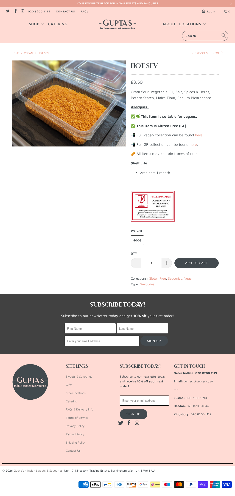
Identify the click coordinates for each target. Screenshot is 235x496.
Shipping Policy (76, 442)
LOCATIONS (191, 24)
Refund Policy (75, 434)
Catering (71, 401)
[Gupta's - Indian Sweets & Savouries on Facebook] (15, 11)
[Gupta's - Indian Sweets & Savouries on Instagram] (23, 11)
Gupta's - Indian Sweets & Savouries (38, 470)
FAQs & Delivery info (79, 409)
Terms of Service (77, 417)
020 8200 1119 (39, 11)
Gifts (69, 385)
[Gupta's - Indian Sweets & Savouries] (117, 24)
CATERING (57, 24)
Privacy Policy (75, 426)
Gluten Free (157, 278)
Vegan (188, 278)
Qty (134, 253)
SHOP (35, 24)
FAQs (84, 11)
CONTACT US (65, 11)
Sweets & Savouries (79, 376)
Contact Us (73, 450)
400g (137, 240)
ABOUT (169, 24)
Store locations (76, 393)
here (198, 135)
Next (216, 53)
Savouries (175, 278)
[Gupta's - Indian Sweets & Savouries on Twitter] (8, 11)
